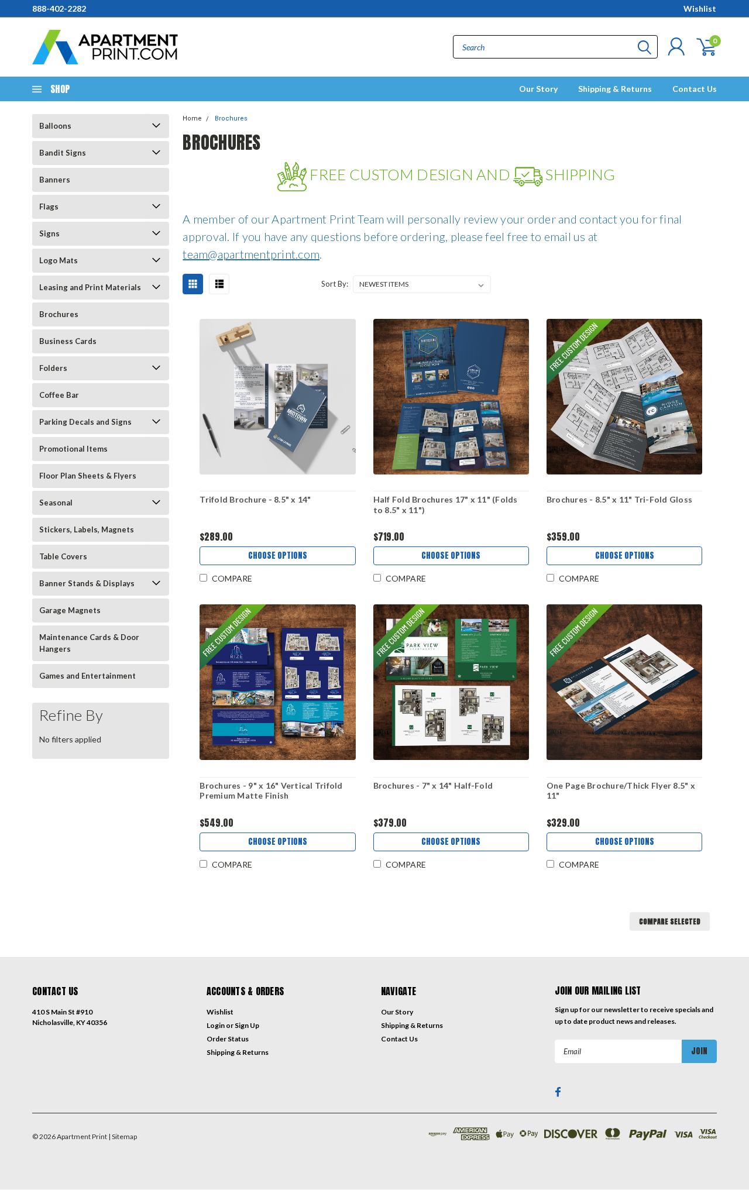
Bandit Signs (62, 152)
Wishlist (699, 8)
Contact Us (694, 89)
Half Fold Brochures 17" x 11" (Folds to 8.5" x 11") (445, 504)
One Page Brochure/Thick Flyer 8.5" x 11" (621, 790)
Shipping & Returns (615, 89)
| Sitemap (122, 1136)
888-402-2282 (59, 8)
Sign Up (247, 1025)
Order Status (228, 1038)
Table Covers (63, 556)
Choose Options (277, 555)
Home (192, 118)
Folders (53, 368)
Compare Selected (669, 921)
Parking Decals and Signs (85, 422)
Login (216, 1025)
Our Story (538, 89)
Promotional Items (73, 448)
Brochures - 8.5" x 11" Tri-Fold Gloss (619, 499)
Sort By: (334, 283)
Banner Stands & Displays (87, 583)
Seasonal (56, 502)
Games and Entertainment (87, 675)
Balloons (55, 125)
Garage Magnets (70, 610)
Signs (49, 233)
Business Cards (68, 341)
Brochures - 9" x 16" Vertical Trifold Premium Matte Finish (271, 790)
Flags (49, 206)
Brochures (58, 314)
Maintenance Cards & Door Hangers (89, 643)
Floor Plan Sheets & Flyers (87, 475)
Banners (54, 179)
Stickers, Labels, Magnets (86, 529)
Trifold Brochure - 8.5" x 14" (255, 499)
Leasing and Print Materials (90, 287)
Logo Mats (58, 260)
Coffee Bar (59, 395)
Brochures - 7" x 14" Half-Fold (433, 785)
